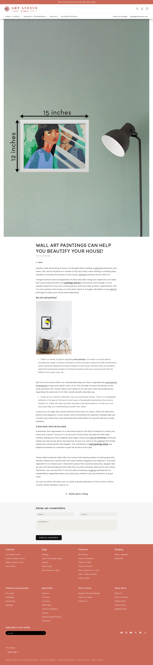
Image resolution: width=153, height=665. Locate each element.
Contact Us (82, 601)
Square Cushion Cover (14, 562)
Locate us (46, 601)
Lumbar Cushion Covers (15, 558)
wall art (98, 268)
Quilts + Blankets (121, 555)
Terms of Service (121, 597)
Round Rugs (47, 566)
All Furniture (83, 555)
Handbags (10, 597)
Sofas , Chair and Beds (87, 574)
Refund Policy (120, 601)
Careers (45, 613)
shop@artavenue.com (139, 17)
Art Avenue (15, 660)
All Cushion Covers (13, 555)
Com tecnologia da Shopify (28, 660)
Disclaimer (46, 621)
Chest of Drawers (85, 566)
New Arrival (10, 566)
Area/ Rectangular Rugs (52, 558)
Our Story (46, 597)
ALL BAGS (10, 593)
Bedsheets (119, 558)
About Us (118, 593)
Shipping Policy (121, 609)
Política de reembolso (48, 660)
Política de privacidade (66, 660)
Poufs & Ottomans (85, 558)
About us (45, 593)
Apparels (9, 605)
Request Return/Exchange (89, 593)
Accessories (10, 601)
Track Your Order (85, 597)
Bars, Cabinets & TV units (88, 570)
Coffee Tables (83, 578)
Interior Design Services (51, 617)
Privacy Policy (120, 605)
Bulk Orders (47, 605)
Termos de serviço (82, 660)
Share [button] (40, 262)
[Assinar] (43, 633)
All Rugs (45, 555)
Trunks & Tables (84, 562)
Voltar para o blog (78, 494)
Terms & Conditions (50, 609)
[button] (13, 16)
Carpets (45, 562)
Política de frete (97, 660)
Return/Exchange (120, 17)
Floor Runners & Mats (51, 570)
